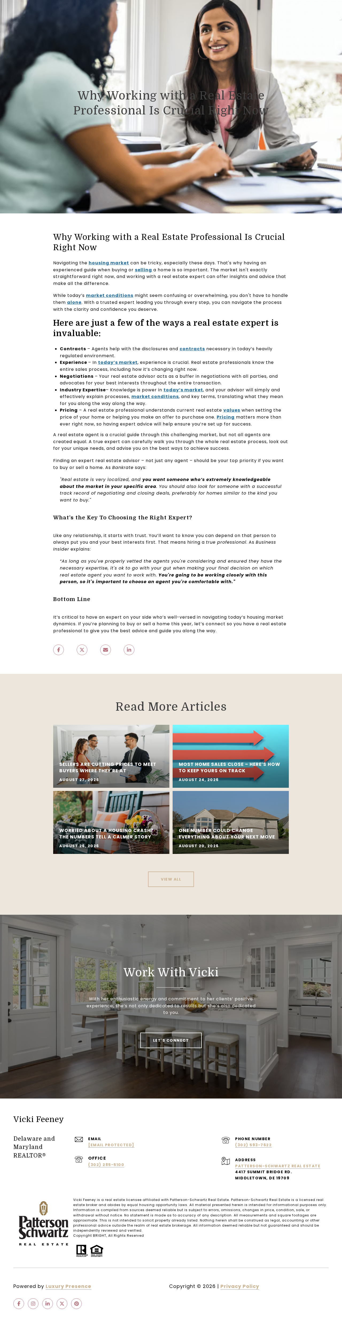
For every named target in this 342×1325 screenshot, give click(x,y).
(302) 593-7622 (253, 1145)
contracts (192, 349)
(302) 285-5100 (106, 1164)
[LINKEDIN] (47, 1303)
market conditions (109, 295)
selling (143, 270)
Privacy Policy (239, 1286)
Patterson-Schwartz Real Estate (277, 1166)
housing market (109, 263)
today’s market (118, 362)
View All (171, 879)
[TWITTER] (62, 1303)
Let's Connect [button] (171, 1040)
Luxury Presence (68, 1286)
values (231, 410)
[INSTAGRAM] (33, 1303)
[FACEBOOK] (18, 1303)
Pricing (226, 417)
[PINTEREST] (76, 1303)
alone (74, 302)
